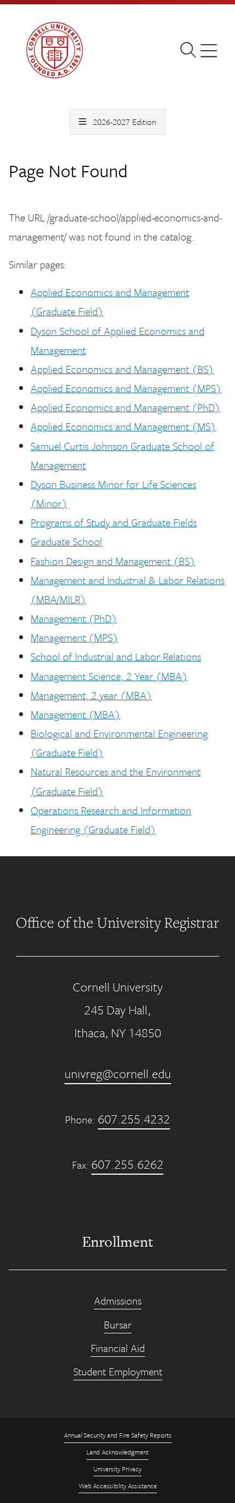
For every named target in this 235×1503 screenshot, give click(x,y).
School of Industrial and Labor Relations (116, 656)
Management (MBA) (75, 714)
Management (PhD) (74, 618)
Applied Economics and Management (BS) (122, 369)
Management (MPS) (74, 637)
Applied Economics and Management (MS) (123, 426)
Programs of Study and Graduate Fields (114, 522)
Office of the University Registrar (117, 922)
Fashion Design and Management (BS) (113, 561)
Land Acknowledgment (117, 1452)
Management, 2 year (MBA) (91, 695)
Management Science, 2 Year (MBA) (109, 676)
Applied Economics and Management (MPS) (126, 388)
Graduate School (66, 541)
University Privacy (117, 1469)
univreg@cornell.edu (117, 1074)
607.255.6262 (127, 1164)
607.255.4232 (134, 1119)
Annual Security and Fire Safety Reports (118, 1435)
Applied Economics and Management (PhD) (125, 407)
